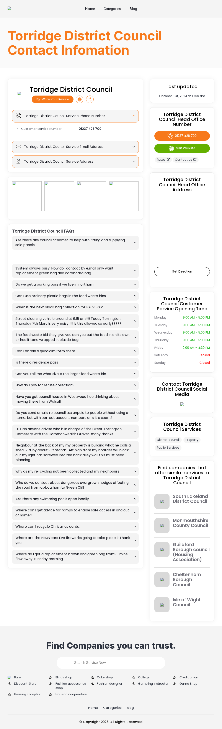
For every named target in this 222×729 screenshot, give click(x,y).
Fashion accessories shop (71, 686)
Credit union (189, 677)
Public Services (168, 447)
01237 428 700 (90, 129)
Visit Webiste (185, 148)
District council (168, 440)
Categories (112, 9)
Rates (161, 159)
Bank (17, 677)
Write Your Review (55, 99)
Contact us (183, 159)
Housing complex (27, 694)
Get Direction (182, 271)
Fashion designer (109, 684)
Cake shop (105, 677)
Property (192, 440)
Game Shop (189, 684)
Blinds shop (64, 677)
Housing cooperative (71, 694)
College (144, 677)
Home (90, 9)
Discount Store (25, 684)
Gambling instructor (153, 684)
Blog (133, 9)
